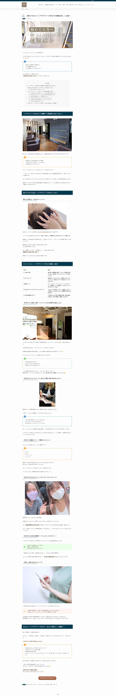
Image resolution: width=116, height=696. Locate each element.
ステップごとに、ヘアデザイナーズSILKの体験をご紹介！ (41, 91)
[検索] (93, 0)
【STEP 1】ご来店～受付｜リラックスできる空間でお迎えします (43, 93)
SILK (31, 684)
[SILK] (24, 4)
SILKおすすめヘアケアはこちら (47, 677)
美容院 (51, 684)
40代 (28, 684)
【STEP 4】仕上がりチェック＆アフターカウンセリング (41, 97)
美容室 (48, 684)
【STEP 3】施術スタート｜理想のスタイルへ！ (40, 96)
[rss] (92, 0)
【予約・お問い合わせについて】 (37, 101)
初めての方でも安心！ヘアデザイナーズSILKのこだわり (41, 87)
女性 (45, 684)
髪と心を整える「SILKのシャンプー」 (38, 89)
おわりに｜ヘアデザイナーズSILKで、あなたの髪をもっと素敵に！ (43, 103)
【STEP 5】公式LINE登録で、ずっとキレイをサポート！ (41, 99)
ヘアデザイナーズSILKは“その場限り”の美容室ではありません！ (42, 85)
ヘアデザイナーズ (40, 684)
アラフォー (34, 684)
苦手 (54, 684)
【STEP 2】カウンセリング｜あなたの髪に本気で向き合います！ (43, 94)
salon (24, 18)
